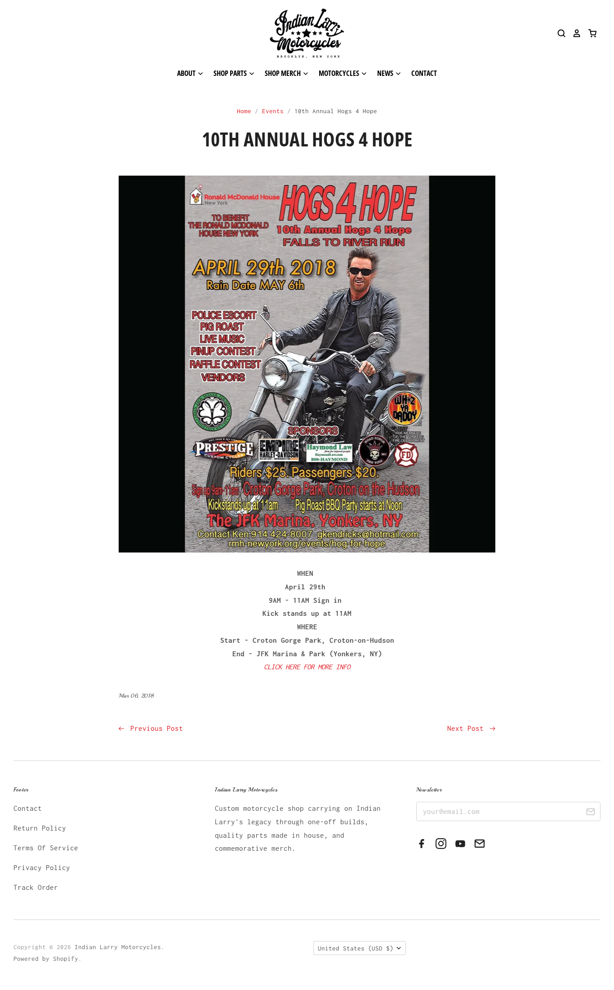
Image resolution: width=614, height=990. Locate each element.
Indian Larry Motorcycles (118, 946)
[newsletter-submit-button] (590, 812)
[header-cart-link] (589, 33)
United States (355, 948)
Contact (424, 73)
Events (273, 111)
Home (244, 111)
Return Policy (39, 828)
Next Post (467, 728)
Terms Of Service (45, 848)
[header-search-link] (558, 33)
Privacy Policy (41, 867)
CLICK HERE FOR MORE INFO (307, 667)
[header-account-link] (573, 33)
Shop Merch (283, 73)
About (187, 73)
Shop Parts (231, 73)
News (386, 73)
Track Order (35, 887)
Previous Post (154, 728)
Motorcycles (339, 73)
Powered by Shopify (45, 958)
